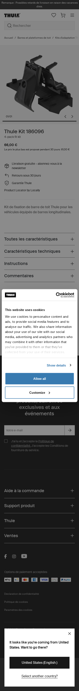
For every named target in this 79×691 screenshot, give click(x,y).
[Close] (69, 633)
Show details (56, 365)
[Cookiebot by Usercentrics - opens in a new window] (56, 295)
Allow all (39, 378)
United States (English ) (39, 662)
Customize (37, 392)
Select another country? (39, 676)
